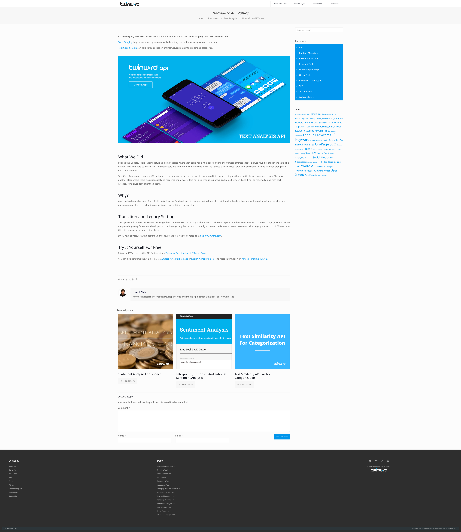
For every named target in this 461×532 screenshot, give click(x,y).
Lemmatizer (298, 135)
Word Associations (313, 175)
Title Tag (323, 162)
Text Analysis (230, 18)
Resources (213, 18)
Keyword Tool (306, 64)
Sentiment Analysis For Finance (139, 374)
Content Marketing (308, 52)
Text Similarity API (313, 162)
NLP (297, 144)
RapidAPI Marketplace (202, 258)
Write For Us (13, 492)
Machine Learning (317, 140)
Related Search (317, 149)
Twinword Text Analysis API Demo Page (186, 253)
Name (122, 435)
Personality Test (163, 481)
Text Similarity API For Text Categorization (253, 376)
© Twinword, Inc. (11, 528)
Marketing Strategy (309, 69)
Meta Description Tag (333, 140)
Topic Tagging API (164, 511)
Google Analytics (304, 122)
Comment (124, 407)
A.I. (301, 47)
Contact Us (13, 496)
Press (306, 149)
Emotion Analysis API (165, 492)
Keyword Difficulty (306, 127)
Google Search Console (323, 123)
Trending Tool (162, 470)
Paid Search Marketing (310, 80)
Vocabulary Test (163, 485)
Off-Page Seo (307, 144)
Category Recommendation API (169, 489)
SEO (301, 86)
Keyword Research (308, 58)
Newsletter (13, 470)
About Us (12, 466)
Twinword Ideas (303, 170)
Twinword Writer (321, 170)
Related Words (328, 149)
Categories (326, 114)
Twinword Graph (325, 166)
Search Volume (314, 153)
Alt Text (307, 114)
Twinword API (305, 166)
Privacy (12, 485)
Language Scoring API (165, 500)
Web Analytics (306, 97)
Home (200, 18)
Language (332, 131)
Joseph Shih (139, 292)
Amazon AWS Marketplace (174, 258)
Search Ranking (300, 153)
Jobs (10, 477)
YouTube (324, 175)
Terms (11, 481)
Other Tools (305, 75)
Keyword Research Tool (328, 126)
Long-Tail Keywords (317, 135)
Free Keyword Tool (334, 118)
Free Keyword (321, 118)
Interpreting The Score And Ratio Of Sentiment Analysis (201, 376)
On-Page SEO (325, 144)
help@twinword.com (210, 235)
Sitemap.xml (308, 158)
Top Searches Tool (164, 474)
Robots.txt (337, 149)
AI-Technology (299, 114)
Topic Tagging (125, 42)
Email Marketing (310, 119)
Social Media (321, 157)
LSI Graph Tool (162, 477)
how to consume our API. (255, 258)
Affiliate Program (15, 489)
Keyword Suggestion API (166, 496)
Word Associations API (166, 515)
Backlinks (317, 114)
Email (179, 435)
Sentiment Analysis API (166, 504)
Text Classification (127, 47)
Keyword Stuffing (304, 130)
